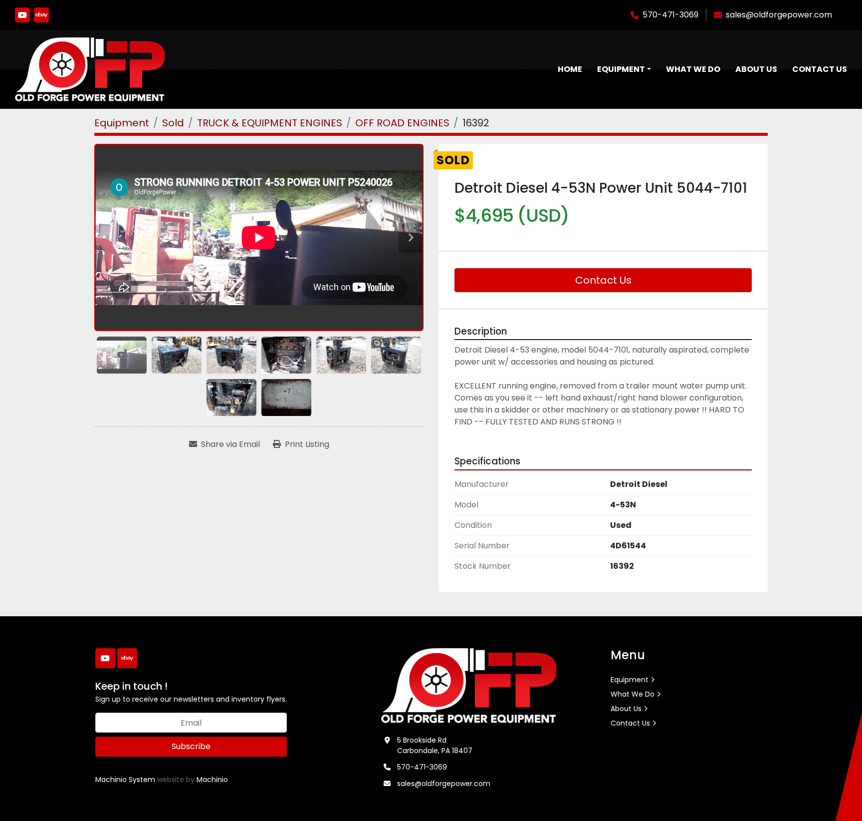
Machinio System (125, 780)
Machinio (212, 780)
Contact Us (819, 69)
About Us (756, 69)
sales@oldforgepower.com (779, 14)
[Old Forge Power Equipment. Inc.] (468, 685)
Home (570, 69)
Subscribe (191, 746)
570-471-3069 (670, 14)
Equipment (621, 69)
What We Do (693, 69)
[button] (624, 69)
